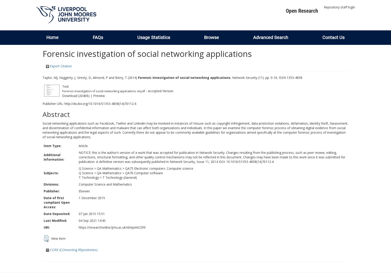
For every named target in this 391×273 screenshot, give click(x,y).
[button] (46, 238)
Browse (211, 37)
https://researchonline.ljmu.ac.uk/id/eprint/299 (112, 227)
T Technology (89, 177)
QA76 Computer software (144, 173)
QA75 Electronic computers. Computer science (159, 168)
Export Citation (60, 66)
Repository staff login (339, 7)
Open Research (302, 11)
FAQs (98, 37)
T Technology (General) (120, 177)
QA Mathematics (109, 168)
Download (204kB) (76, 96)
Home (52, 37)
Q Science (86, 168)
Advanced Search (270, 37)
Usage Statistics (153, 37)
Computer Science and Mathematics (105, 184)
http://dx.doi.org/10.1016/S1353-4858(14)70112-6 (100, 103)
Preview (99, 96)
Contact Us (333, 37)
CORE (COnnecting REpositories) (73, 250)
